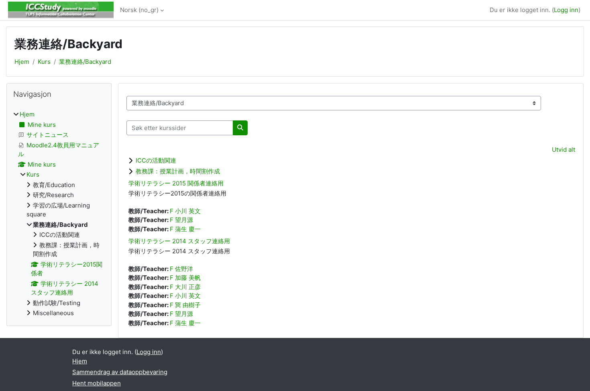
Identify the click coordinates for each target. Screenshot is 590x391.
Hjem (21, 61)
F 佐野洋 (181, 269)
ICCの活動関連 (156, 160)
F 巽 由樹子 (185, 305)
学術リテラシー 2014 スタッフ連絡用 (179, 241)
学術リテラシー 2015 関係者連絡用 (176, 183)
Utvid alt (563, 149)
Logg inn (566, 10)
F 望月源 (181, 220)
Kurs (44, 61)
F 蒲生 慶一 (185, 229)
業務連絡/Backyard (85, 61)
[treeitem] (59, 214)
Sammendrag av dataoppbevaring (119, 372)
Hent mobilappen (96, 383)
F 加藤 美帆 (185, 277)
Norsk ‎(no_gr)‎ (139, 10)
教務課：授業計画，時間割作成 (178, 171)
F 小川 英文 (185, 211)
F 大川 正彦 (185, 287)
